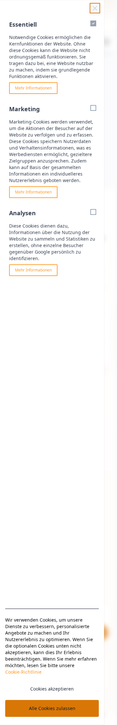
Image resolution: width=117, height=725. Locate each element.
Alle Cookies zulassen (52, 708)
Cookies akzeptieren (52, 689)
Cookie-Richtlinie (23, 672)
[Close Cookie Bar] (95, 8)
